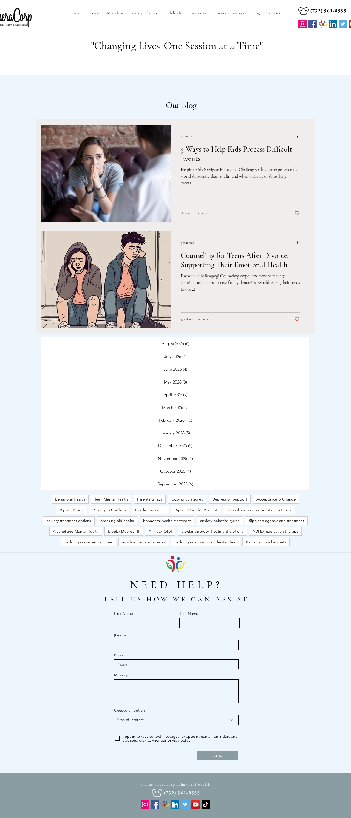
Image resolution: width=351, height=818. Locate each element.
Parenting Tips (149, 499)
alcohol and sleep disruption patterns (259, 509)
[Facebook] (312, 24)
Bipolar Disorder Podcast (196, 509)
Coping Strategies (187, 499)
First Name (123, 613)
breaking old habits (117, 520)
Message (121, 675)
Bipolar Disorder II (123, 531)
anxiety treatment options (69, 520)
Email (118, 636)
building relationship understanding (206, 541)
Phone (119, 655)
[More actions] (299, 136)
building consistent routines (89, 541)
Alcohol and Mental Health (76, 531)
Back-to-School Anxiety (266, 541)
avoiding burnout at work (143, 541)
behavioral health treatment (167, 520)
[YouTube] (195, 804)
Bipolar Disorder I (150, 509)
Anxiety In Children (109, 509)
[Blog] (165, 804)
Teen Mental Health (111, 499)
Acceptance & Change (276, 499)
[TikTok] (206, 804)
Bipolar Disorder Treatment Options (212, 531)
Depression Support (229, 499)
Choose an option (129, 710)
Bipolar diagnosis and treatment (276, 520)
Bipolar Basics (71, 509)
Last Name (189, 613)
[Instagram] (302, 24)
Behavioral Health (70, 499)
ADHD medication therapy (275, 531)
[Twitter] (185, 804)
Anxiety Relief (160, 531)
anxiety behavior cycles (219, 520)
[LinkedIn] (175, 804)
